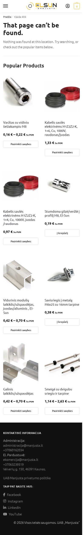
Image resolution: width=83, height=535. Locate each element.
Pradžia (7, 16)
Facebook (14, 494)
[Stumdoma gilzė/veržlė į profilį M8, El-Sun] (62, 185)
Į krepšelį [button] (62, 233)
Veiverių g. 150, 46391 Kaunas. (24, 469)
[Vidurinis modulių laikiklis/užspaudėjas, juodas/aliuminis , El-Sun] (20, 274)
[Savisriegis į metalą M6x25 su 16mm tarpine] (62, 274)
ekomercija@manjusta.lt (20, 459)
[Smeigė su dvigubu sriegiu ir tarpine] (62, 363)
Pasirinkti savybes (21, 144)
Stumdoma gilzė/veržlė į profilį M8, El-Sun (62, 213)
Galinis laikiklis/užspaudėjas (18, 391)
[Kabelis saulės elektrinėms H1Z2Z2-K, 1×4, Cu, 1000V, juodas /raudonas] (20, 185)
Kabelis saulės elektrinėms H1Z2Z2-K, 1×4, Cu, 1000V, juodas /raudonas (19, 217)
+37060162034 (13, 450)
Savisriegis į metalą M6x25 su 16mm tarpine (62, 302)
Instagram (15, 501)
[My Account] (67, 6)
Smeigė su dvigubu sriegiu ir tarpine (58, 391)
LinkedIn (14, 507)
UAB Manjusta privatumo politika (27, 478)
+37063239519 (13, 464)
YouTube (15, 514)
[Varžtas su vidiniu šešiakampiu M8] (20, 96)
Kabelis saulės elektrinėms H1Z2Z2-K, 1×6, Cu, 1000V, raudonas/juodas (61, 128)
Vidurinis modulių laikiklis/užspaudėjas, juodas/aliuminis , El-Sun (18, 306)
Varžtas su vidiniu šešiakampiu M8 (16, 124)
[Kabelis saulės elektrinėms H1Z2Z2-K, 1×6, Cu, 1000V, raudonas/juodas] (62, 96)
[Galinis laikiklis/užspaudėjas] (20, 363)
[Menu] (9, 6)
